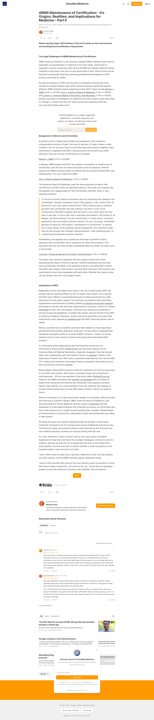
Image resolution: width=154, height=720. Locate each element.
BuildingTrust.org (101, 376)
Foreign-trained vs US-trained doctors (57, 639)
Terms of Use (87, 682)
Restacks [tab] (53, 525)
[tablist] (48, 525)
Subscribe (137, 4)
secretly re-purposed (82, 379)
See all (43, 674)
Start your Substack (71, 710)
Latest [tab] (47, 616)
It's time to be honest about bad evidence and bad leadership (61, 628)
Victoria (46, 550)
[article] (77, 627)
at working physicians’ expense (98, 303)
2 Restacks (63, 485)
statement (94, 404)
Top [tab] (41, 616)
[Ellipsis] (114, 550)
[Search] (124, 4)
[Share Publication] (128, 4)
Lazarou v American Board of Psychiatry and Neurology (65, 254)
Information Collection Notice (76, 684)
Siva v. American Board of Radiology (78, 92)
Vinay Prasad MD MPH (55, 630)
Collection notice (88, 705)
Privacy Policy (93, 684)
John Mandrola (53, 646)
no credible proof (73, 319)
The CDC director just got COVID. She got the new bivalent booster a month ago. (67, 623)
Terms (79, 705)
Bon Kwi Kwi (47, 576)
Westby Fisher (48, 31)
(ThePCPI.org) (71, 349)
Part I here (54, 43)
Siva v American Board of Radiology (56, 179)
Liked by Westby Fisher (52, 552)
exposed (93, 355)
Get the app (87, 710)
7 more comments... (45, 606)
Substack (66, 716)
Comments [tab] (44, 525)
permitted (43, 310)
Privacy (73, 705)
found (58, 191)
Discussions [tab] (55, 616)
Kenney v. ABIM (46, 159)
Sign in (147, 4)
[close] (97, 650)
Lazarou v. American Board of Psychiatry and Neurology (69, 95)
